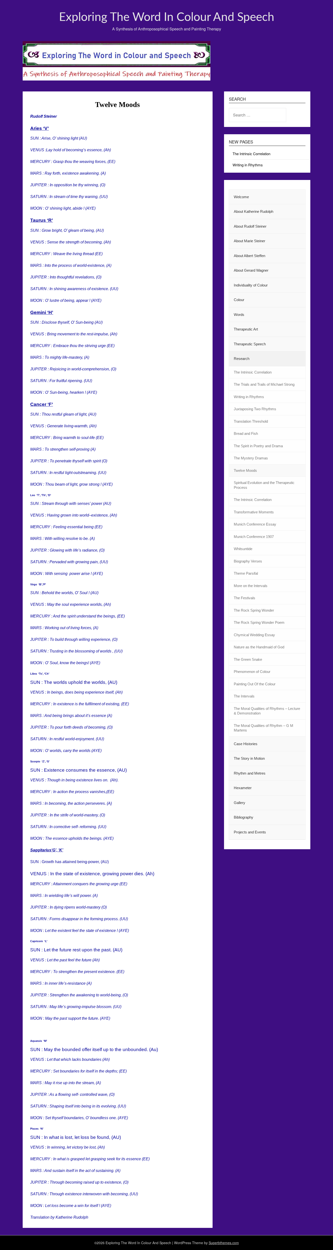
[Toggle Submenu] (296, 226)
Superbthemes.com (224, 1242)
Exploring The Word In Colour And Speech (166, 17)
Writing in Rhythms (248, 164)
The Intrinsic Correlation (251, 153)
